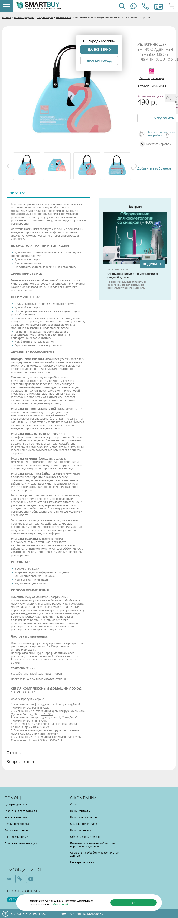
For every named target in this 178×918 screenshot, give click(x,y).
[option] (27, 166)
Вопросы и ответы (16, 830)
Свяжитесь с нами (16, 836)
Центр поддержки (16, 804)
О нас (73, 804)
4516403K (52, 733)
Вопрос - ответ (20, 761)
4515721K (47, 714)
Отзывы (14, 752)
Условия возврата (16, 817)
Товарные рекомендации (21, 843)
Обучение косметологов (85, 836)
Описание (16, 192)
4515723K (56, 740)
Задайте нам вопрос (28, 913)
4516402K (43, 727)
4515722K (42, 708)
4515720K (40, 721)
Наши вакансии (80, 830)
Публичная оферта (17, 823)
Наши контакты (80, 811)
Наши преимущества (83, 817)
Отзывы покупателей (83, 823)
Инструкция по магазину (82, 913)
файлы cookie (59, 904)
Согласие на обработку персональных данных (94, 854)
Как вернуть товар (82, 862)
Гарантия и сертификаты (21, 811)
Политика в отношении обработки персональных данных (92, 844)
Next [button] (136, 166)
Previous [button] (8, 166)
